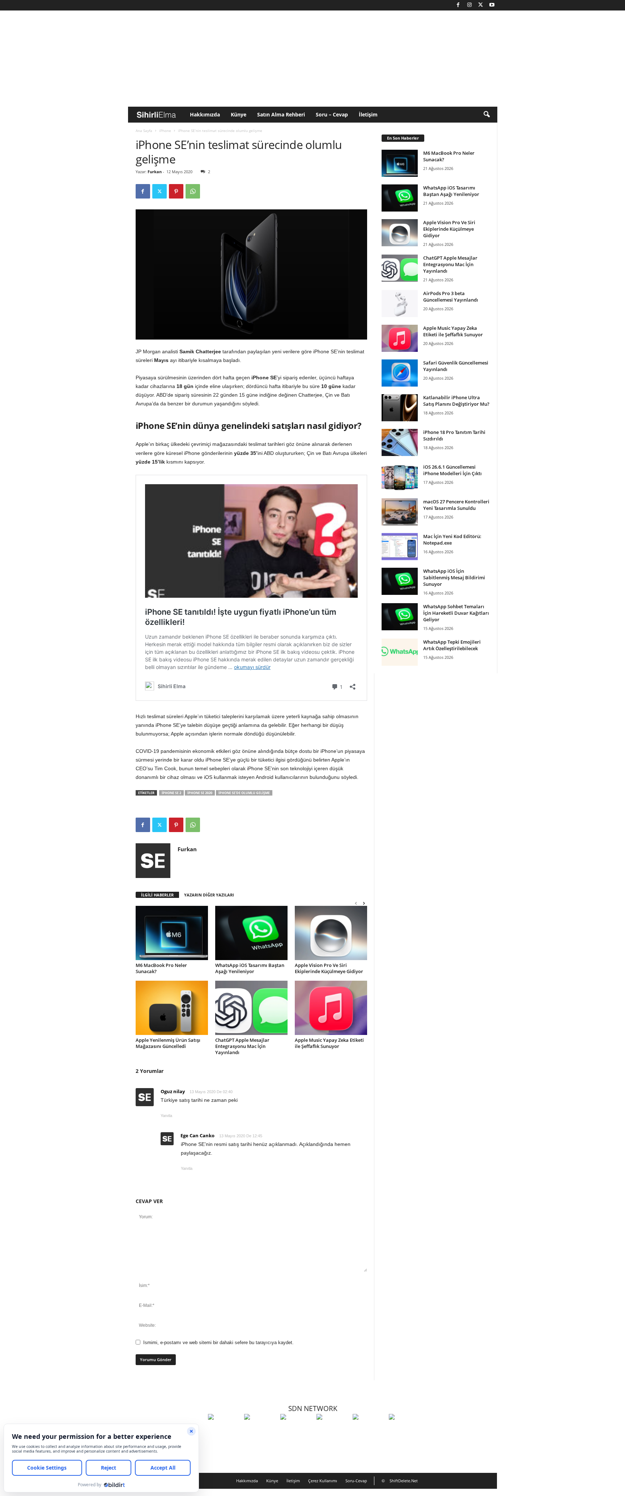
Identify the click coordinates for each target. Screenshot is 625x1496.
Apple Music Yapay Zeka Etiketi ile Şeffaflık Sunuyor (329, 1043)
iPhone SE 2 (171, 792)
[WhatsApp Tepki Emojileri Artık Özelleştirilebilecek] (400, 652)
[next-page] (364, 903)
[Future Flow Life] (405, 1430)
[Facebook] (458, 5)
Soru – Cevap (332, 114)
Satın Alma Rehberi (281, 114)
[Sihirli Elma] (260, 1430)
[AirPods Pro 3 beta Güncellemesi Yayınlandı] (400, 303)
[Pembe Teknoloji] (369, 1430)
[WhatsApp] (193, 191)
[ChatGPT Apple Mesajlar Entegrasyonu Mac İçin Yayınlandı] (251, 1008)
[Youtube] (492, 5)
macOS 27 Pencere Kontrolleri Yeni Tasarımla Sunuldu (456, 504)
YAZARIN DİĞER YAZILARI (209, 895)
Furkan (155, 171)
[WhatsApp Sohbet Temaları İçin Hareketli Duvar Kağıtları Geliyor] (400, 616)
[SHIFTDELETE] (224, 1430)
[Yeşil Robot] (296, 1430)
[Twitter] (480, 5)
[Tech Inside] (332, 1430)
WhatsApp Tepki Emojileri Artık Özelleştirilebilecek (452, 645)
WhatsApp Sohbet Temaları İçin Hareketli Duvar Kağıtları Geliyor (456, 613)
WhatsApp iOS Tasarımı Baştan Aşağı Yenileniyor (249, 968)
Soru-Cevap (356, 1480)
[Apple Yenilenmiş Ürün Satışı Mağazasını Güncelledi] (172, 1008)
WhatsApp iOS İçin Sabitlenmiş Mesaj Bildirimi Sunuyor (454, 577)
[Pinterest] (176, 191)
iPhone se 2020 (199, 792)
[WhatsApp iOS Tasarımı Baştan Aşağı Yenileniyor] (251, 933)
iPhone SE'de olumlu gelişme (244, 792)
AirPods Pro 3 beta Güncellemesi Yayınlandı (450, 296)
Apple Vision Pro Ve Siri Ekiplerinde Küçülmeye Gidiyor (329, 968)
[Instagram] (469, 5)
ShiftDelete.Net (404, 1480)
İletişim (368, 114)
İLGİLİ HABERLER (157, 895)
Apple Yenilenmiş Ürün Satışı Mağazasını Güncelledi (168, 1043)
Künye (238, 114)
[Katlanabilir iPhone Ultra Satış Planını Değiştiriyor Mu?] (400, 407)
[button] (486, 115)
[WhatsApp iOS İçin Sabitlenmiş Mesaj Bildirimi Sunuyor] (400, 581)
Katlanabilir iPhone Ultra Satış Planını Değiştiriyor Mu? (456, 400)
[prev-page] (356, 903)
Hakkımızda (205, 114)
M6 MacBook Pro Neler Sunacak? (161, 968)
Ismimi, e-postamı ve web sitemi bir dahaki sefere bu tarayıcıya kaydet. (218, 1342)
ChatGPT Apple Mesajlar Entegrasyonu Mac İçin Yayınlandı (242, 1046)
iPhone (165, 130)
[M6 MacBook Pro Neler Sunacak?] (172, 933)
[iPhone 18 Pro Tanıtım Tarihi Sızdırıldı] (400, 442)
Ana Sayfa (144, 130)
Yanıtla (166, 1115)
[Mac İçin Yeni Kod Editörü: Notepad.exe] (400, 546)
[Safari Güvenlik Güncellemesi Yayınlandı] (400, 373)
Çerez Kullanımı (322, 1480)
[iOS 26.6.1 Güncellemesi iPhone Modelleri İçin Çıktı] (400, 477)
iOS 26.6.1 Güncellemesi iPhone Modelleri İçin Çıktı (452, 470)
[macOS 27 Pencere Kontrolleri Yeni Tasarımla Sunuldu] (400, 511)
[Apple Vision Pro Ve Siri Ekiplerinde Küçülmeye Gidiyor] (331, 933)
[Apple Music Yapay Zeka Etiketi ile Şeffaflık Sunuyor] (331, 1008)
